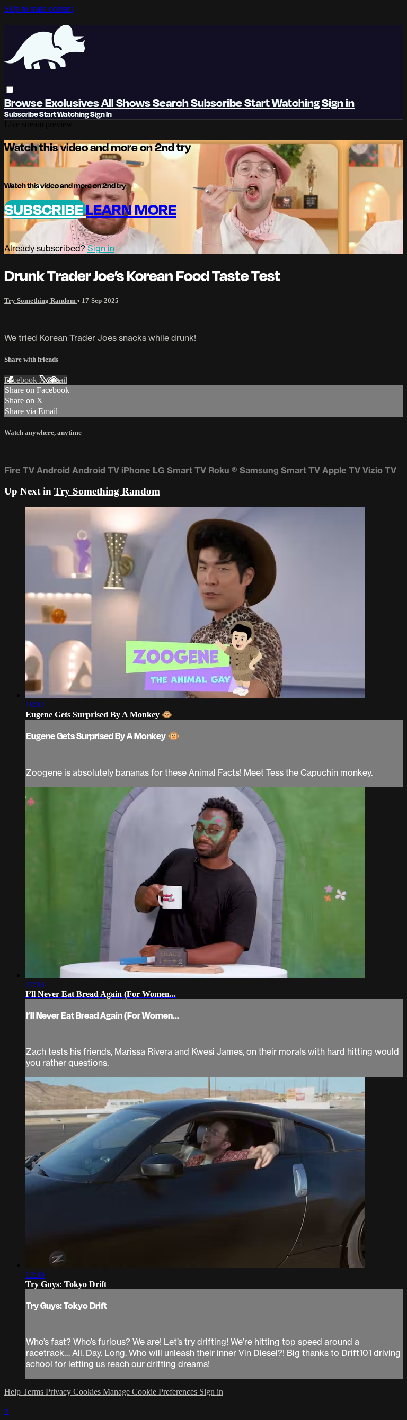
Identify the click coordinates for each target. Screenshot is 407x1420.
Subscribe (45, 209)
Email (57, 379)
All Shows (127, 102)
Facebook (21, 379)
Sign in (338, 102)
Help (13, 1391)
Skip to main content (38, 8)
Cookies (88, 1391)
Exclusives (73, 102)
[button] (9, 89)
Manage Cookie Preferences (151, 1391)
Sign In (101, 114)
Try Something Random (40, 300)
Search (172, 102)
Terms (34, 1391)
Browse (24, 102)
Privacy (59, 1391)
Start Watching (283, 102)
